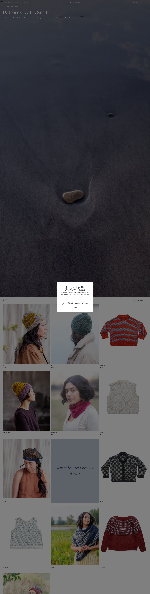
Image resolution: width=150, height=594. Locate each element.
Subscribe (84, 299)
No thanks (75, 307)
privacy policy (70, 303)
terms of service (79, 303)
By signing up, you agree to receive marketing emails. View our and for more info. (75, 303)
